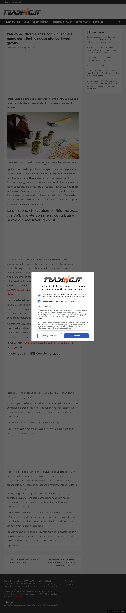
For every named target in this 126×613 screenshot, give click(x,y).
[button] (63, 306)
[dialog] (63, 306)
